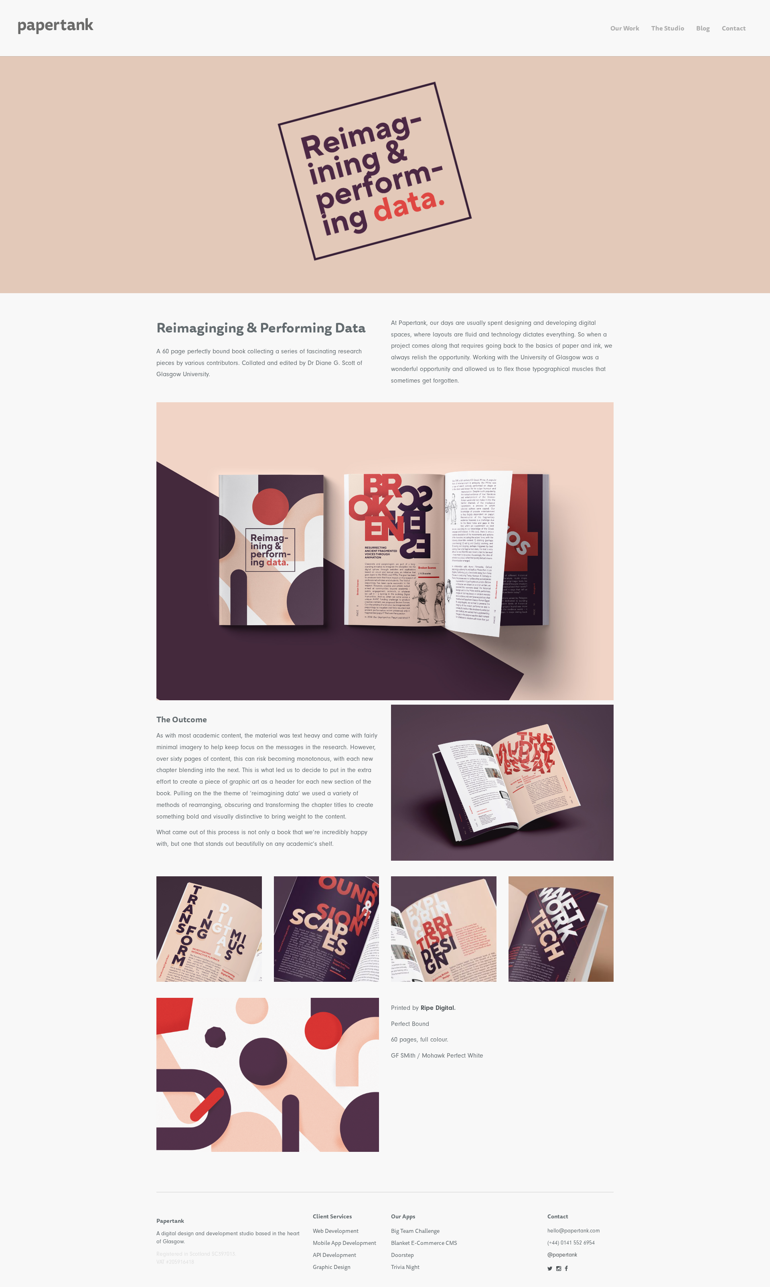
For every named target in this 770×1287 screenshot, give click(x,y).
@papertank (562, 1254)
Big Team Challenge (415, 1230)
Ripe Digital (437, 1007)
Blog (703, 28)
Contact (734, 28)
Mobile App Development (344, 1242)
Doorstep (402, 1255)
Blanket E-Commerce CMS (424, 1242)
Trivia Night (405, 1267)
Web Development (336, 1230)
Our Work (624, 28)
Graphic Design (332, 1267)
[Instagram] (558, 1268)
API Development (334, 1255)
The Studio (667, 28)
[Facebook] (566, 1268)
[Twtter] (550, 1268)
